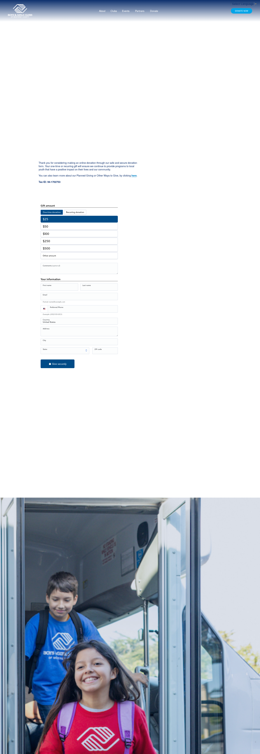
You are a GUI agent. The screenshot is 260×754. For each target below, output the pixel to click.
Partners (139, 11)
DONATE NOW (241, 10)
